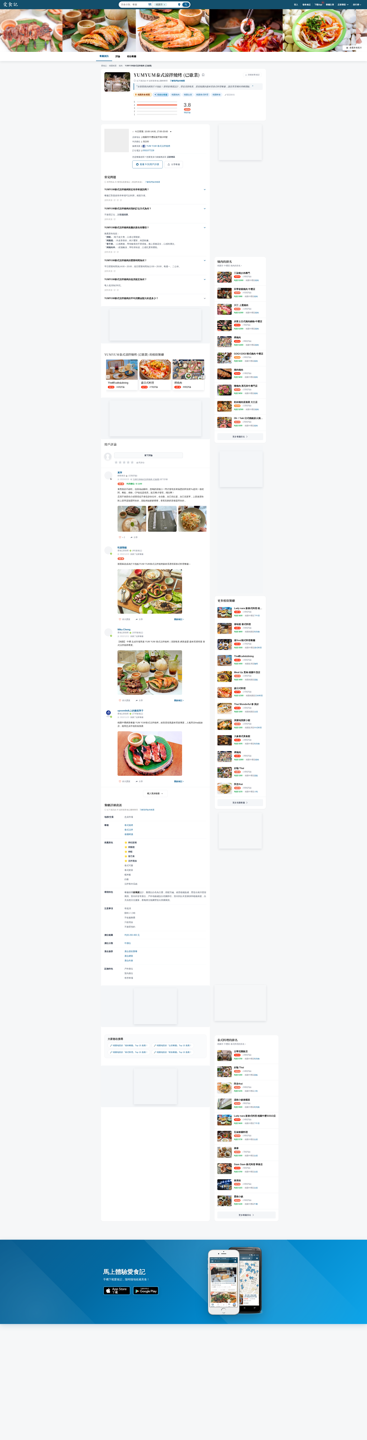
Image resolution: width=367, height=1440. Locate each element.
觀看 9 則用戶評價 (149, 164)
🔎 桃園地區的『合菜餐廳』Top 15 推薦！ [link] (173, 1045)
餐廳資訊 (104, 56)
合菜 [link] (188, 94)
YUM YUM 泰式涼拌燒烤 (158, 146)
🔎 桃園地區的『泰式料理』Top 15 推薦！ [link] (129, 1052)
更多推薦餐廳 (239, 802)
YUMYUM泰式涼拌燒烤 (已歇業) (167, 75)
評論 (118, 56)
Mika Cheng (124, 629)
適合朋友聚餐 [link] (130, 951)
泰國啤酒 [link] (128, 834)
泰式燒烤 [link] (128, 825)
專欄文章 (330, 4)
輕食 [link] (217, 94)
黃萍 (120, 472)
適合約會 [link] (128, 960)
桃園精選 (113, 66)
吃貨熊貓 (122, 547)
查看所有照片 (356, 48)
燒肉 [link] (176, 94)
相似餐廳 (131, 56)
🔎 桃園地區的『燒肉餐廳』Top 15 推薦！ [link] (129, 1045)
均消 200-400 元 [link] (132, 935)
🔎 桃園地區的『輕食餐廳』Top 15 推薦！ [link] (173, 1052)
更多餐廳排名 (239, 436)
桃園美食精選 (144, 95)
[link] (252, 280)
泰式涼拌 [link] (128, 829)
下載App (318, 4)
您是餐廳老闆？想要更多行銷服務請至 (153, 157)
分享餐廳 (175, 164)
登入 (296, 4)
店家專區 (342, 4)
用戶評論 (110, 444)
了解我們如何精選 (177, 81)
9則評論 (187, 113)
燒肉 (121, 66)
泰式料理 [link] (202, 94)
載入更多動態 (153, 793)
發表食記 (306, 4)
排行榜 (356, 4)
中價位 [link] (127, 943)
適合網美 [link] (128, 956)
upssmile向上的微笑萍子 (131, 710)
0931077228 (148, 150)
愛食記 (104, 66)
